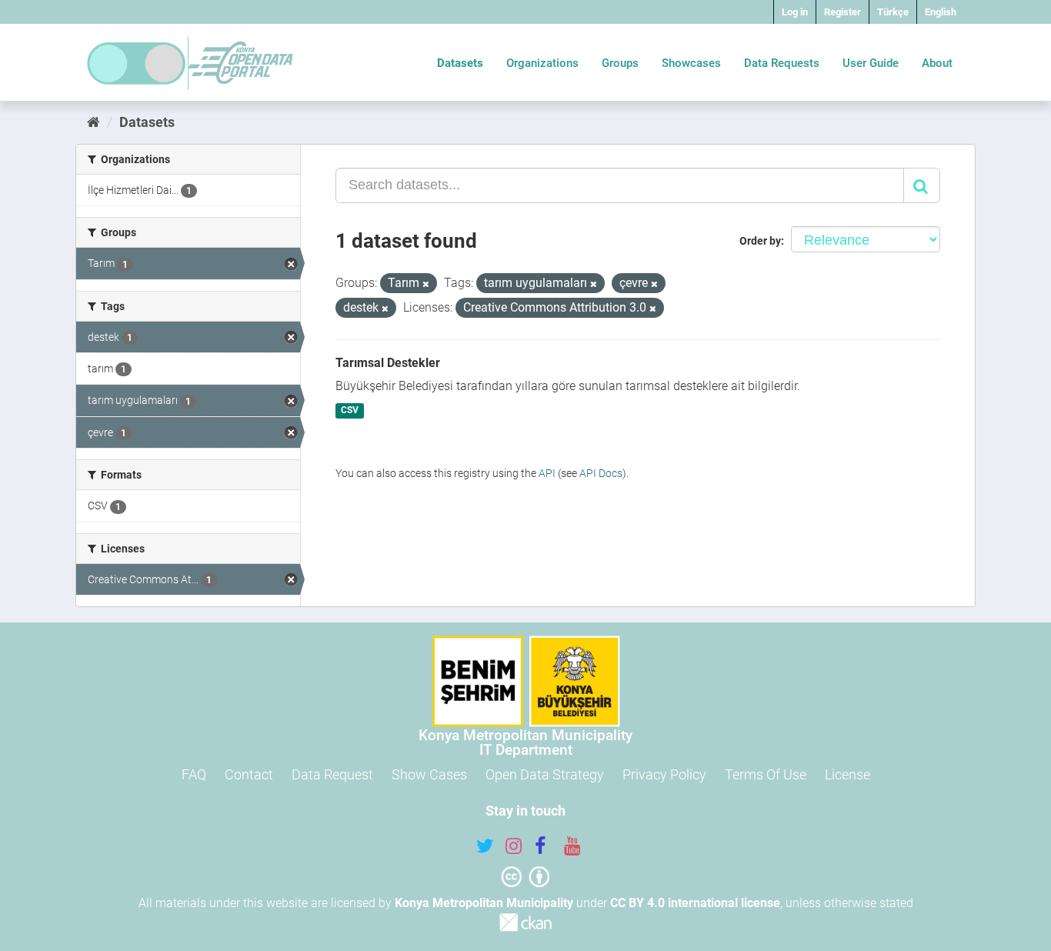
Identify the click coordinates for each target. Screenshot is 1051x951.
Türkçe (893, 12)
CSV (350, 410)
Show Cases (429, 774)
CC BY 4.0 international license (695, 903)
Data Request (332, 774)
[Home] (93, 122)
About (937, 63)
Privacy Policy (664, 774)
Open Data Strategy (544, 774)
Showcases (691, 63)
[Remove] (425, 284)
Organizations (542, 63)
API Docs (600, 473)
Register (842, 12)
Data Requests (781, 63)
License (847, 774)
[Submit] (921, 185)
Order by (760, 241)
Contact (249, 774)
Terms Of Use (765, 774)
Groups (620, 63)
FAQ (194, 774)
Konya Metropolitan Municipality (484, 903)
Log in (795, 12)
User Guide (870, 63)
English (940, 12)
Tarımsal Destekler (387, 362)
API (547, 473)
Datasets (460, 63)
